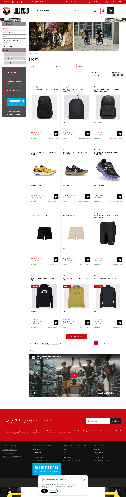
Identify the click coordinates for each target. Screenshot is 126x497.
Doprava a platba (8, 453)
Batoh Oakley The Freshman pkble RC (75, 90)
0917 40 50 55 (39, 2)
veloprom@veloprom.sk (22, 2)
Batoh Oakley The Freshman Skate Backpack (106, 90)
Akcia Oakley (7, 32)
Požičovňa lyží (86, 2)
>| (121, 343)
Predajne (113, 2)
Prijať (44, 491)
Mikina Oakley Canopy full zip (106, 278)
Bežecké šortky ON (39, 215)
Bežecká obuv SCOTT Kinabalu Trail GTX (75, 153)
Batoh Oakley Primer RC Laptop (44, 89)
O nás (77, 2)
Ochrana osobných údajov (11, 457)
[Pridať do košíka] (56, 133)
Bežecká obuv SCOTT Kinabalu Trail (44, 153)
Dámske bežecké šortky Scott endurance (106, 216)
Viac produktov (76, 336)
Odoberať (115, 421)
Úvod (8, 2)
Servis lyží (69, 2)
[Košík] (111, 10)
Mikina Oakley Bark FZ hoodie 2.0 (43, 279)
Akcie (5, 28)
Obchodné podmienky (101, 2)
